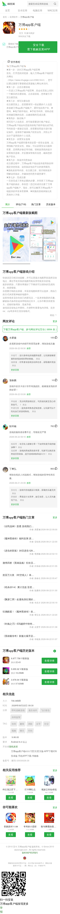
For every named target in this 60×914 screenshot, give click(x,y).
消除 (30, 723)
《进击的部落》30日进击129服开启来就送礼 (19, 550)
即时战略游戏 (18, 710)
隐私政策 (13, 746)
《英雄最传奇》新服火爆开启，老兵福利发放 (19, 635)
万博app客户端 (8, 3)
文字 (38, 723)
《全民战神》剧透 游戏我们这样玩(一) (19, 526)
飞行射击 (45, 710)
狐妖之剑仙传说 (49, 789)
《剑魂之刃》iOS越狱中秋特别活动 (19, 623)
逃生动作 (32, 710)
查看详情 (49, 660)
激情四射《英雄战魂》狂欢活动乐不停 (19, 562)
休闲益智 (16, 717)
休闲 (14, 723)
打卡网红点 (30, 789)
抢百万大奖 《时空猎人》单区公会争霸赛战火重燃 (19, 575)
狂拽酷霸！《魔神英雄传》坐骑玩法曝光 (19, 611)
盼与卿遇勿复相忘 (49, 826)
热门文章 (36, 204)
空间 (30, 730)
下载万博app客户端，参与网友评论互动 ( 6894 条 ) (30, 329)
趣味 (22, 723)
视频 (14, 730)
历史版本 (51, 204)
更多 (55, 321)
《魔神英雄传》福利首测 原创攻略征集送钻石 (19, 538)
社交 (46, 723)
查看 (10, 797)
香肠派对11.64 (11, 826)
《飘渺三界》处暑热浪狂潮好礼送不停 (19, 599)
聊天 (22, 730)
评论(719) (21, 204)
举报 (1, 909)
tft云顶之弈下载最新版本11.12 (11, 789)
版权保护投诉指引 (30, 852)
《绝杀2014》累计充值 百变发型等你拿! (19, 587)
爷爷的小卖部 (30, 826)
